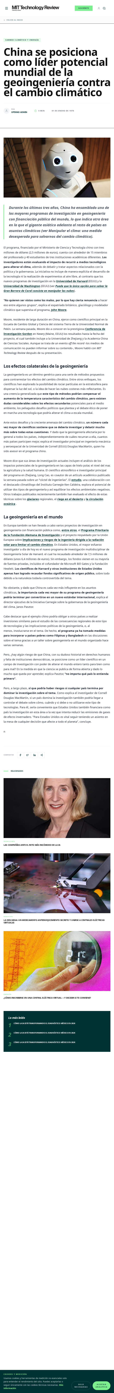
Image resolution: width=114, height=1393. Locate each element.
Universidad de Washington (22, 286)
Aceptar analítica (101, 1385)
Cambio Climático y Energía (22, 40)
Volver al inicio (15, 20)
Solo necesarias (81, 1385)
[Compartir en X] (27, 755)
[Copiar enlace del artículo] (42, 755)
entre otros (69, 530)
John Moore (58, 310)
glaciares (33, 499)
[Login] (99, 8)
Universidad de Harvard (72, 281)
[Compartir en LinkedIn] (35, 755)
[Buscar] (104, 8)
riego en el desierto (70, 499)
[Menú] (7, 8)
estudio (76, 480)
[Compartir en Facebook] (20, 755)
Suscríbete (83, 8)
